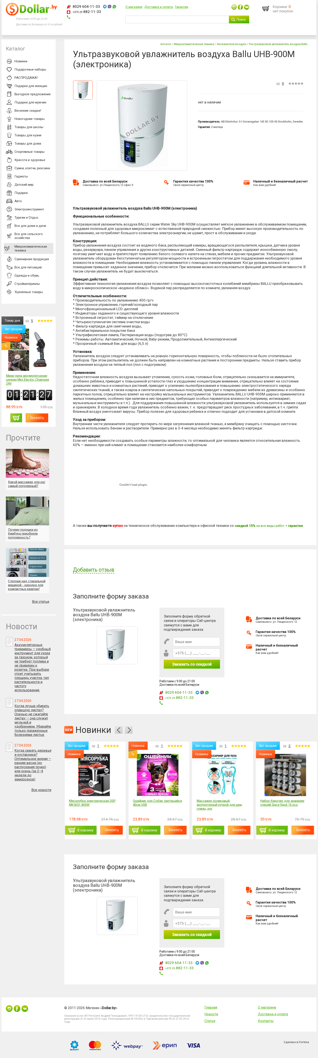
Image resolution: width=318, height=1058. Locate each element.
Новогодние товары (29, 119)
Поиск (241, 19)
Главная (210, 1007)
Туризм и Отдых (26, 217)
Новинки (20, 61)
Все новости (41, 790)
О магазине (133, 7)
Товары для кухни (27, 135)
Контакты (266, 1021)
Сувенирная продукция (31, 259)
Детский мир (24, 185)
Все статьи (40, 602)
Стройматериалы (27, 284)
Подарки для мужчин (30, 102)
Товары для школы (28, 127)
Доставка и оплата (158, 7)
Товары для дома (27, 143)
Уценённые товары (28, 292)
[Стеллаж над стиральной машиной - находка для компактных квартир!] (27, 562)
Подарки (21, 193)
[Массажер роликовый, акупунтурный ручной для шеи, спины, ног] (221, 775)
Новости (211, 1014)
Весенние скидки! (27, 111)
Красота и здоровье (29, 160)
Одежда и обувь (26, 275)
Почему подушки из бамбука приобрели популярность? (23, 533)
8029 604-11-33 (86, 6)
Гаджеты (21, 176)
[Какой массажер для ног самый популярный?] (27, 463)
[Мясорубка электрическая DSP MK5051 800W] (94, 775)
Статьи (209, 1021)
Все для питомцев (28, 267)
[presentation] (119, 730)
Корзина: (280, 7)
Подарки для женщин (30, 86)
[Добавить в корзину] (16, 417)
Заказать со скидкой (192, 664)
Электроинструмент (29, 209)
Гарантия (181, 7)
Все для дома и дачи (30, 226)
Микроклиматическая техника (30, 248)
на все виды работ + (269, 526)
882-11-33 (87, 12)
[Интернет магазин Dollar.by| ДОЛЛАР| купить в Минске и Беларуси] (31, 14)
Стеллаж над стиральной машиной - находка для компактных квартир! (26, 585)
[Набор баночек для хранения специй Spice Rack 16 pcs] (285, 775)
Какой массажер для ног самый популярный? (26, 484)
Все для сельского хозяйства (28, 236)
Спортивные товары (29, 152)
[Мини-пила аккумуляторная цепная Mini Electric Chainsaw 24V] (29, 350)
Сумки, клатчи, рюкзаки (32, 168)
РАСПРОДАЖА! (26, 78)
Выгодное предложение (32, 94)
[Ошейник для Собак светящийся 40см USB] (157, 775)
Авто (18, 201)
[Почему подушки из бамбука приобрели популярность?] (27, 511)
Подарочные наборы (30, 69)
